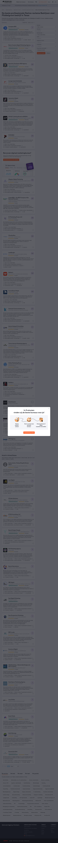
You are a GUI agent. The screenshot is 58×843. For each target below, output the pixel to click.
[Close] (49, 408)
